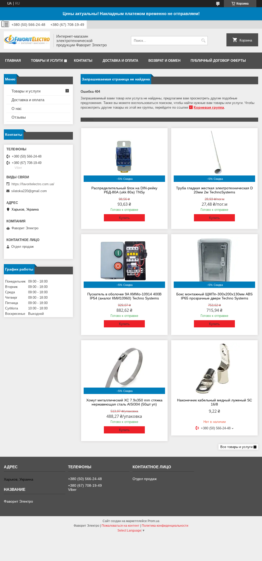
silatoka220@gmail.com (29, 191)
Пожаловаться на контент (120, 525)
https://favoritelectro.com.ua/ (33, 184)
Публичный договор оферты (218, 61)
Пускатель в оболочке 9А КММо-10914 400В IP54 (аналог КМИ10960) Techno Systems (124, 296)
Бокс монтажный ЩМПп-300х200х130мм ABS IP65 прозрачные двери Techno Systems (214, 296)
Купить (124, 218)
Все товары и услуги (236, 447)
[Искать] (203, 40)
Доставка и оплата (120, 61)
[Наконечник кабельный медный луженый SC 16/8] (214, 368)
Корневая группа (209, 107)
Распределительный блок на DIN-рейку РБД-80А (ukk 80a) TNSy (124, 190)
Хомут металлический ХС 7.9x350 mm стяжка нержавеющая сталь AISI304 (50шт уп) (124, 402)
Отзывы (19, 117)
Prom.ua (153, 521)
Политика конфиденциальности (165, 525)
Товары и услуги (47, 61)
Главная (13, 61)
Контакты (83, 61)
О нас (17, 108)
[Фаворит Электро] (27, 40)
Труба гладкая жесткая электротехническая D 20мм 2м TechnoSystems (214, 190)
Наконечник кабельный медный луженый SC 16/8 (214, 402)
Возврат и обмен (164, 61)
